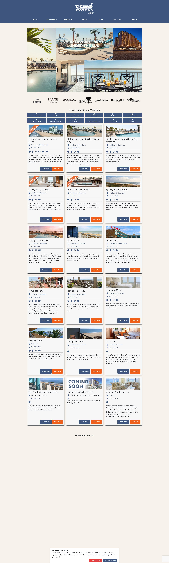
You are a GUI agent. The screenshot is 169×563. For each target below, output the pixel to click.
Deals (84, 20)
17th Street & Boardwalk (78, 145)
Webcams (117, 20)
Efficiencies (94, 115)
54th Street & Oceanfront (117, 193)
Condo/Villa (113, 121)
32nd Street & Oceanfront (39, 145)
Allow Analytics (110, 560)
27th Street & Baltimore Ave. (118, 243)
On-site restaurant (36, 115)
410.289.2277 (113, 246)
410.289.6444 (35, 148)
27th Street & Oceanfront (78, 243)
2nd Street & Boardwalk (38, 294)
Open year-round (55, 121)
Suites (113, 115)
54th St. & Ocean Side (116, 345)
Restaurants (52, 20)
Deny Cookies (96, 560)
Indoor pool (75, 115)
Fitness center (36, 121)
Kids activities (75, 121)
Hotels (35, 20)
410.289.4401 (35, 246)
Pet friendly (132, 121)
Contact (133, 20)
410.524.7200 (113, 196)
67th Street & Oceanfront (78, 193)
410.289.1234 (113, 148)
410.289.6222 (74, 297)
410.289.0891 (74, 246)
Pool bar (55, 115)
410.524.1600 (74, 195)
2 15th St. (112, 395)
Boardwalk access (94, 121)
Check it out (46, 168)
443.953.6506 (113, 398)
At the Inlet (34, 344)
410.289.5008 (35, 195)
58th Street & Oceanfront (78, 345)
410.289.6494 (35, 347)
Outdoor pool (132, 115)
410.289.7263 (74, 148)
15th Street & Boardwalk (39, 193)
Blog (101, 20)
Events (67, 20)
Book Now (57, 168)
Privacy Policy (108, 555)
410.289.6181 (35, 297)
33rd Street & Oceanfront (117, 145)
